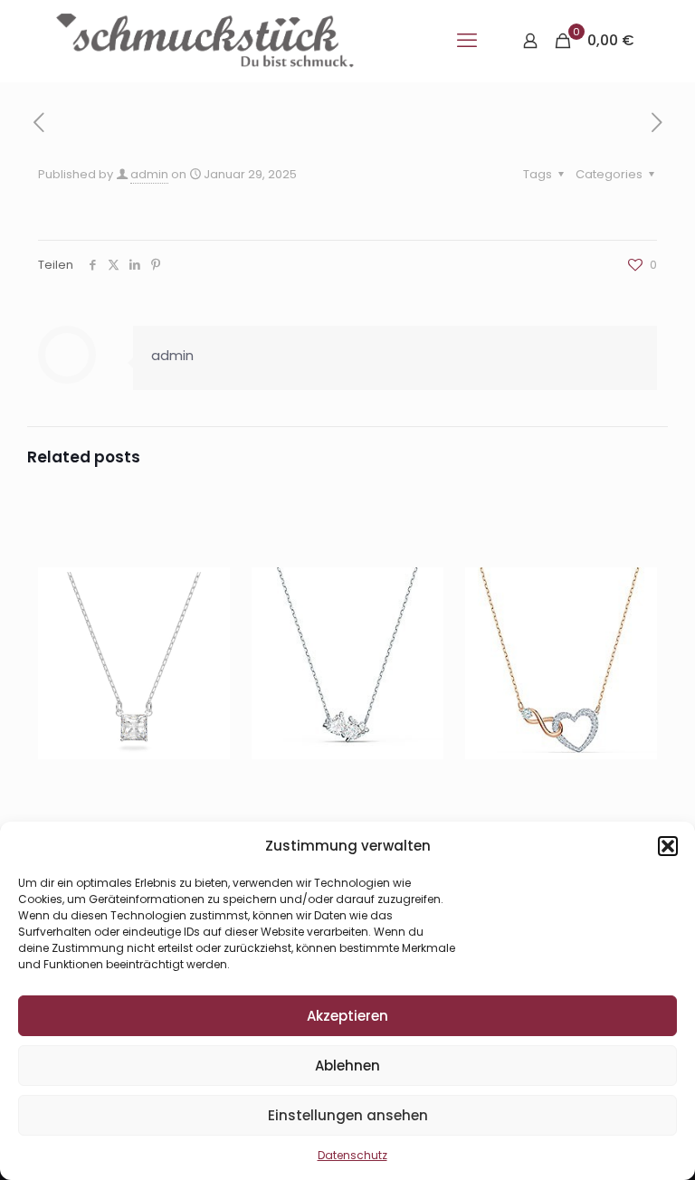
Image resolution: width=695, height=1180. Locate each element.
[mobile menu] (467, 40)
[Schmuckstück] (205, 40)
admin (149, 174)
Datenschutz (352, 1155)
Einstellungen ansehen (348, 1115)
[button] (668, 846)
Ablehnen (347, 1065)
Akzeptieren (347, 1015)
